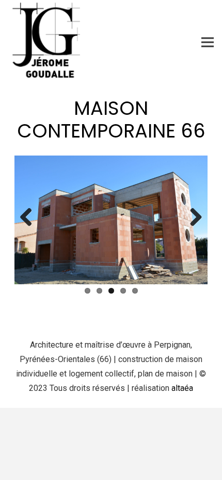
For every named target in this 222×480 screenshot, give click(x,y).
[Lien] (50, 42)
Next (192, 218)
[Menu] (207, 42)
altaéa (182, 388)
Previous (30, 218)
